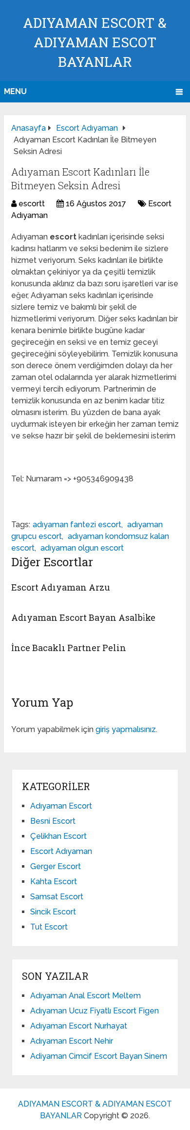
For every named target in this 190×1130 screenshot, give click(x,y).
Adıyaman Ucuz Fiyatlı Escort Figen (94, 1010)
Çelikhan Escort (58, 836)
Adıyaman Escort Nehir (71, 1041)
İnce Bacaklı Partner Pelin (68, 648)
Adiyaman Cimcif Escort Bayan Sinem (98, 1056)
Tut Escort (49, 927)
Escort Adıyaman (61, 851)
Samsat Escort (56, 896)
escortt (32, 203)
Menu (15, 91)
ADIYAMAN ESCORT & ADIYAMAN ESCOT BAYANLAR (95, 42)
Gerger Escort (55, 866)
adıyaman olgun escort (82, 548)
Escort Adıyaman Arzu (60, 587)
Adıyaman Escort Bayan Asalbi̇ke (83, 617)
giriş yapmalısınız (125, 729)
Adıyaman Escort (61, 806)
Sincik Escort (53, 911)
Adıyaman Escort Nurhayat (78, 1026)
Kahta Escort (53, 881)
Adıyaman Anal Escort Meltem (85, 995)
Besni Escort (53, 821)
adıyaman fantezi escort (77, 524)
